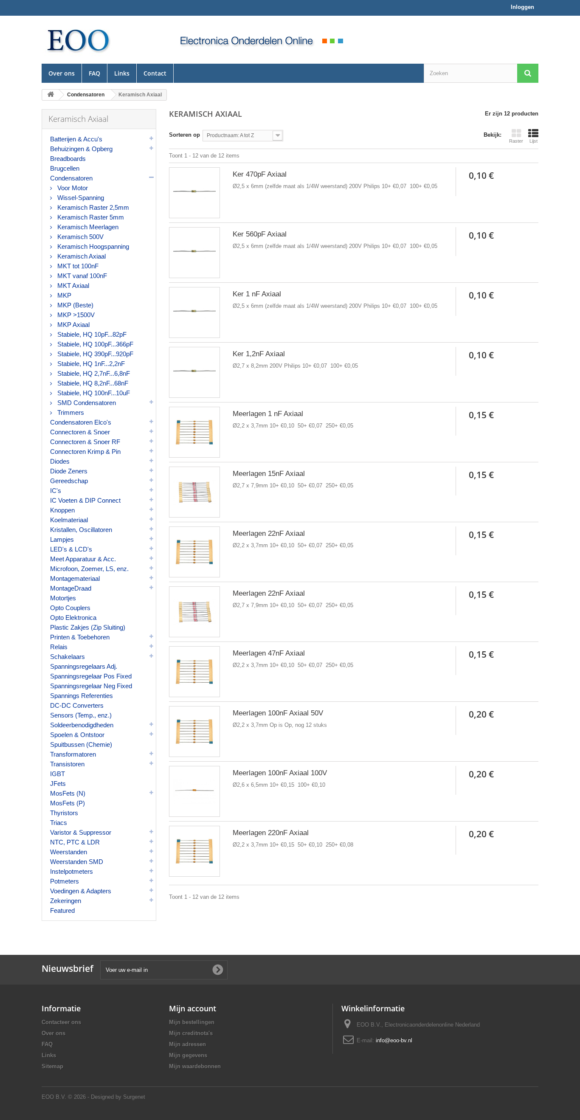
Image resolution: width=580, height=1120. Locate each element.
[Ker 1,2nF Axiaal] (194, 372)
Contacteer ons (61, 1022)
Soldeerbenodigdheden (81, 725)
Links (122, 73)
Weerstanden (68, 851)
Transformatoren (73, 754)
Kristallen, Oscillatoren (81, 529)
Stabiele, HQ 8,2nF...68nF (92, 383)
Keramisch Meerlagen (87, 227)
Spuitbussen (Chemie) (81, 744)
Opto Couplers (70, 607)
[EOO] (99, 39)
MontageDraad (70, 588)
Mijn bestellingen (191, 1022)
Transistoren (67, 764)
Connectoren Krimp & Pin (85, 451)
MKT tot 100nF (77, 266)
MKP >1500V (75, 314)
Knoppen (62, 510)
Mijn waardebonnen (195, 1066)
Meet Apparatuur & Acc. (83, 559)
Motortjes (63, 598)
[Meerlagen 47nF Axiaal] (194, 671)
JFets (58, 783)
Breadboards (68, 158)
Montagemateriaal (75, 578)
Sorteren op (184, 135)
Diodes (60, 461)
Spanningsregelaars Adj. (83, 666)
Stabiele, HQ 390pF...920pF (94, 353)
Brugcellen (64, 168)
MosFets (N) (67, 793)
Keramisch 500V (80, 236)
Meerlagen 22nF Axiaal (269, 533)
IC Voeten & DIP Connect (85, 500)
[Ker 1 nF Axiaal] (194, 312)
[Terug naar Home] (50, 95)
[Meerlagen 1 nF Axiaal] (194, 432)
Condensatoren (71, 178)
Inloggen (522, 7)
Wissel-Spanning (80, 197)
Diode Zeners (68, 471)
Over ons (61, 73)
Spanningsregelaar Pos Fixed (91, 676)
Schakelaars (67, 656)
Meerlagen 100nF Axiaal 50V (278, 713)
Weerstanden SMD (76, 861)
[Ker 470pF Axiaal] (194, 193)
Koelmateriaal (69, 519)
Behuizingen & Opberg (81, 148)
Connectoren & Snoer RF (85, 441)
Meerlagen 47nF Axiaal (269, 653)
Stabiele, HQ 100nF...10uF (93, 393)
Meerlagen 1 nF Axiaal (268, 414)
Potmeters (64, 881)
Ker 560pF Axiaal (260, 234)
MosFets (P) (67, 803)
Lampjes (62, 539)
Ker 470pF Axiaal (260, 174)
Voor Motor (72, 187)
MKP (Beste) (74, 305)
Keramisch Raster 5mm (90, 217)
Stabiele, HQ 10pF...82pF (91, 334)
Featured (62, 910)
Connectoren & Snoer (80, 432)
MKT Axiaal (72, 285)
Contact (155, 73)
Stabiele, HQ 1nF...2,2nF (90, 363)
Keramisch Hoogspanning (92, 246)
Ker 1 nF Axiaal (257, 294)
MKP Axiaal (73, 324)
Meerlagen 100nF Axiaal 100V (280, 773)
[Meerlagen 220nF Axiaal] (194, 851)
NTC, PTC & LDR (75, 842)
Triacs (58, 822)
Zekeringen (65, 900)
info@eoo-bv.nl (394, 1040)
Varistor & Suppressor (80, 832)
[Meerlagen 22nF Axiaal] (194, 552)
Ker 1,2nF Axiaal (259, 354)
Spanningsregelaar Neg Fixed (91, 685)
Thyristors (64, 812)
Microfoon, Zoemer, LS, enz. (89, 568)
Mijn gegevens (188, 1055)
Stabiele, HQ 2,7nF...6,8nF (93, 373)
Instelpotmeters (71, 871)
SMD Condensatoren (86, 402)
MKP (63, 295)
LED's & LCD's (71, 549)
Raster (516, 141)
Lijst (533, 141)
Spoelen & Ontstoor (77, 734)
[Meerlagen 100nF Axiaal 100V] (194, 791)
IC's (55, 490)
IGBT (57, 773)
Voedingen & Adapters (80, 891)
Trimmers (70, 412)
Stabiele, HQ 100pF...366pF (94, 344)
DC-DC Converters (77, 705)
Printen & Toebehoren (80, 637)
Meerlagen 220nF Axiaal (271, 833)
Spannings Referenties (81, 695)
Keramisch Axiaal (81, 256)
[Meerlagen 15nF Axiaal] (194, 492)
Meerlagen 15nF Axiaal (269, 474)
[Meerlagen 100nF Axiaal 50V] (194, 731)
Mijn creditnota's (191, 1033)
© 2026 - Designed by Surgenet (106, 1097)
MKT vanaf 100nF (81, 275)
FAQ (94, 73)
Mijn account (192, 1008)
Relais (59, 646)
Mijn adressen (187, 1044)
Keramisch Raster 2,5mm (92, 207)
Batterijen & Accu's (76, 139)
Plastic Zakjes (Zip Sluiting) (87, 627)
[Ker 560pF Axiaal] (194, 252)
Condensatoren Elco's (80, 422)
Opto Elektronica (73, 617)
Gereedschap (69, 480)
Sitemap (52, 1066)
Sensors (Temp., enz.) (81, 715)
